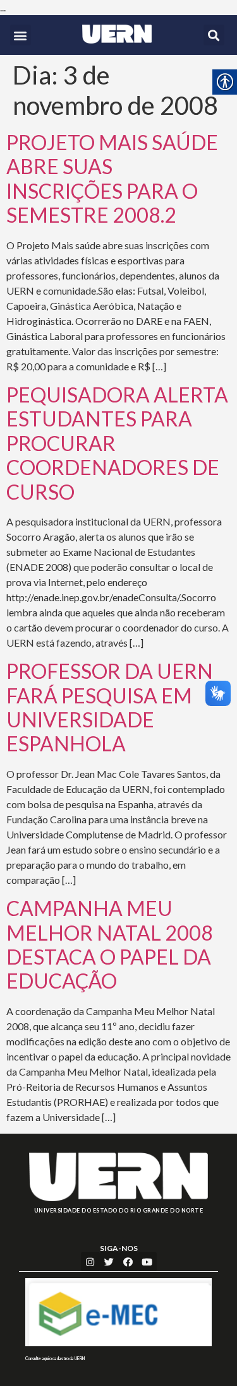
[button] (20, 35)
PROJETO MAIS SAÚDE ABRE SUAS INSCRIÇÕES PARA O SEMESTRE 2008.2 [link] (112, 178)
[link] (117, 34)
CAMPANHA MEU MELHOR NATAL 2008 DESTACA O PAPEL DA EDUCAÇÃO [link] (109, 944)
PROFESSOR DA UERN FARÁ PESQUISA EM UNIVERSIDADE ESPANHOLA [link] (109, 707)
